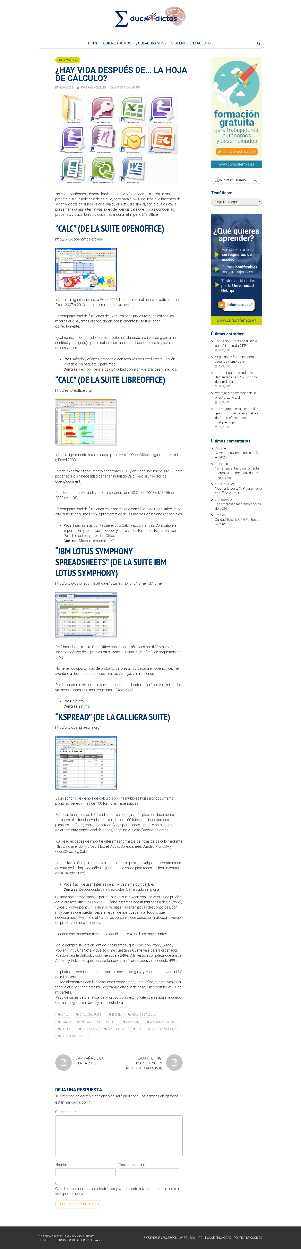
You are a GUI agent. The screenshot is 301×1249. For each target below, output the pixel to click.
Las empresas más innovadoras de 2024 (238, 506)
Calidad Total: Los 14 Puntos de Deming (237, 522)
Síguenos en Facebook (192, 43)
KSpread (132, 1021)
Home (93, 43)
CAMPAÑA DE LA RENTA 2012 (89, 1060)
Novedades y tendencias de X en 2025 (236, 455)
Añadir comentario (127, 87)
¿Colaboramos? (151, 43)
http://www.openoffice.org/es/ (79, 239)
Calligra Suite (90, 1014)
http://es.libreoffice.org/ (73, 390)
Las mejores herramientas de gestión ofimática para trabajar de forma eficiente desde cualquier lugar (237, 415)
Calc (65, 1014)
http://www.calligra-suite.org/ (78, 727)
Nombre (61, 1165)
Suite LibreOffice (74, 1036)
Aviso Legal (187, 1237)
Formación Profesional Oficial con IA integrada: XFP (236, 343)
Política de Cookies (247, 1237)
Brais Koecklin (96, 87)
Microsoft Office (163, 1021)
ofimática (89, 1029)
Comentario (65, 1112)
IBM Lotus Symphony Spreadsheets (88, 1021)
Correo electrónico (133, 1165)
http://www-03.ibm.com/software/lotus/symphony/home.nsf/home (108, 583)
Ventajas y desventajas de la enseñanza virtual (235, 395)
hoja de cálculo (144, 1014)
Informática (68, 60)
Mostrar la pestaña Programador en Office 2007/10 (238, 491)
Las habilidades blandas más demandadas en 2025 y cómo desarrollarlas (236, 377)
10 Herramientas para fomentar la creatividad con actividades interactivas (237, 472)
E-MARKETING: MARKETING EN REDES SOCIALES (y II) (144, 1063)
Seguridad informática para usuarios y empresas (234, 359)
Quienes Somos (117, 43)
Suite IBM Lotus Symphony (156, 1029)
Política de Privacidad (215, 1237)
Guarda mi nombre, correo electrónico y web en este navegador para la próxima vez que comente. (118, 1191)
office (66, 1029)
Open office (117, 1029)
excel (116, 1014)
